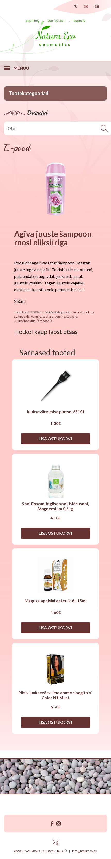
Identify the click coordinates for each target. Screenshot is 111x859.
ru (75, 5)
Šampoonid (22, 316)
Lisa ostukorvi (55, 438)
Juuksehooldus (83, 312)
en (96, 5)
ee (86, 5)
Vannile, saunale (42, 316)
